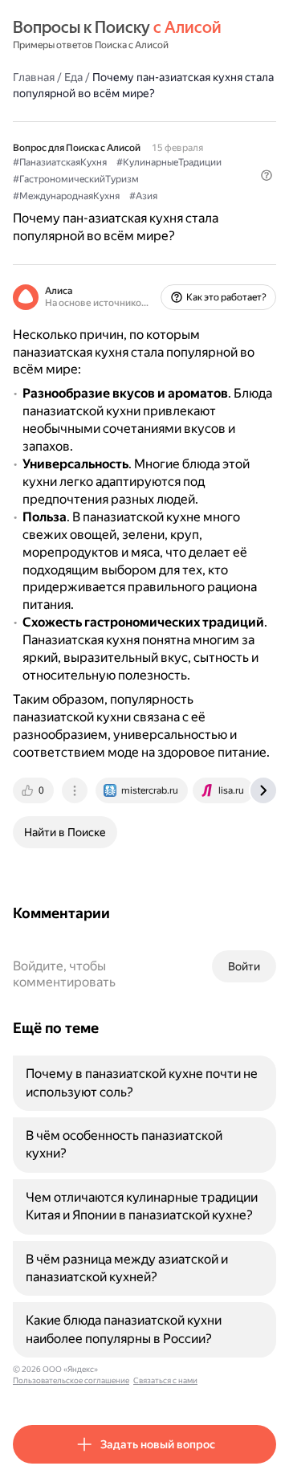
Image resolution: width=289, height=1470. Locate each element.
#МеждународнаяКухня (66, 196)
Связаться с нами (165, 1380)
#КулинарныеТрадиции (169, 162)
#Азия (143, 196)
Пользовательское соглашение (71, 1380)
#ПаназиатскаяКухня (60, 162)
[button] (266, 175)
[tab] (34, 790)
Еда (73, 77)
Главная (34, 77)
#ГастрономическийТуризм (76, 179)
